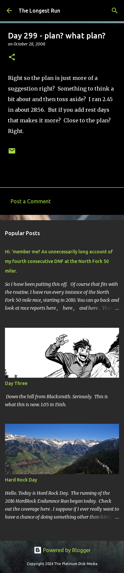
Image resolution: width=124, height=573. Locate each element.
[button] (12, 57)
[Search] (115, 11)
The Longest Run (39, 11)
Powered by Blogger (66, 550)
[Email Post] (12, 153)
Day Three (16, 383)
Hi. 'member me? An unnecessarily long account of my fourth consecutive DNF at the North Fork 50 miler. (59, 261)
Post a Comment (31, 201)
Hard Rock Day (21, 479)
